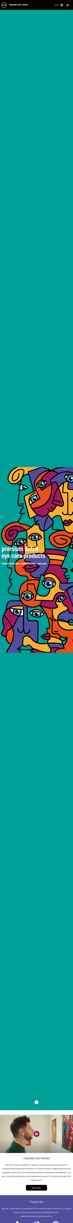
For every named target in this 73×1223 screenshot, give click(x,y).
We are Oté (36, 1188)
